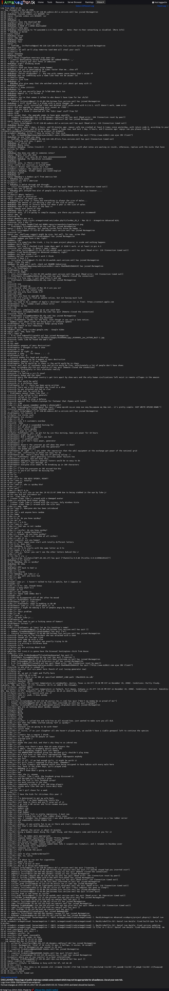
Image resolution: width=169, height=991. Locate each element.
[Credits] (54, 989)
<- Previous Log (8, 6)
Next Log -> (163, 6)
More (100, 2)
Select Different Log (85, 6)
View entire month (9, 977)
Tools (49, 2)
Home (41, 2)
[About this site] (42, 989)
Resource (60, 2)
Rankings (89, 2)
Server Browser (75, 2)
